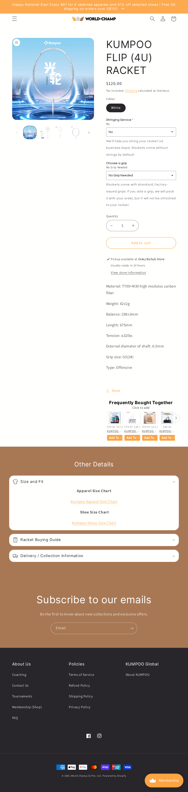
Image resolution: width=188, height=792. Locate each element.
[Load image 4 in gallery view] (75, 132)
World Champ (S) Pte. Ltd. (86, 776)
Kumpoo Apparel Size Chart (94, 502)
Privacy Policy (80, 707)
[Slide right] (89, 132)
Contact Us (20, 685)
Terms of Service (81, 674)
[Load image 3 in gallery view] (60, 132)
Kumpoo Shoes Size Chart (94, 523)
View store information (128, 272)
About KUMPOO (138, 674)
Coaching (19, 674)
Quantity (112, 216)
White (116, 107)
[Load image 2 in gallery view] (45, 132)
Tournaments (22, 696)
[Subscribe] (132, 628)
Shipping (131, 91)
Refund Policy (79, 685)
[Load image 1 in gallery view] (29, 132)
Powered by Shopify (114, 776)
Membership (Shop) (27, 707)
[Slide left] (17, 132)
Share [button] (116, 390)
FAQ (15, 718)
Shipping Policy (81, 696)
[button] (14, 19)
